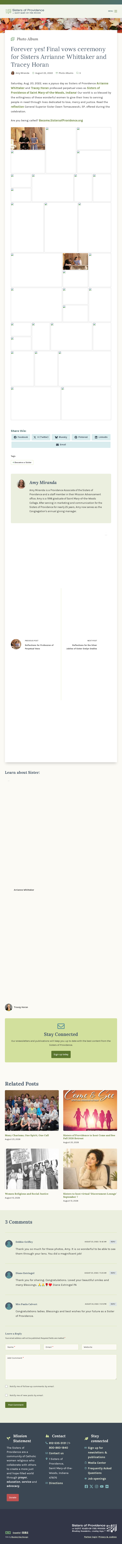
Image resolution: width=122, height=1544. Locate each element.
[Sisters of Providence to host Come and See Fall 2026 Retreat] (90, 1110)
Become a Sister (22, 462)
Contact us (56, 1453)
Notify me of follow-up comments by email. (32, 1386)
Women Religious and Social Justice (26, 1193)
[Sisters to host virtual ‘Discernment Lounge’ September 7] (90, 1169)
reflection (17, 106)
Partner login (90, 1537)
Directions (56, 1483)
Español (17, 1532)
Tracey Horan (40, 88)
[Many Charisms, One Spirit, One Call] (32, 1110)
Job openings (97, 1478)
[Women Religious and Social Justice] (32, 1169)
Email (49, 1347)
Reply (113, 1242)
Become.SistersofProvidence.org (61, 120)
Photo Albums (66, 73)
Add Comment (15, 1358)
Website (88, 1347)
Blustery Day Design (19, 1537)
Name (11, 1347)
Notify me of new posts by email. (26, 1395)
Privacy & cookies (108, 1537)
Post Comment (16, 1405)
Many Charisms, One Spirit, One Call (27, 1135)
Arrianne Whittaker (24, 889)
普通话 (25, 1532)
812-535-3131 (57, 1443)
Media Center (97, 1462)
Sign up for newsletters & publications (97, 1452)
